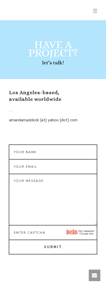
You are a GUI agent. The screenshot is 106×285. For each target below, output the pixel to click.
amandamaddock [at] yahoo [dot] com (43, 120)
